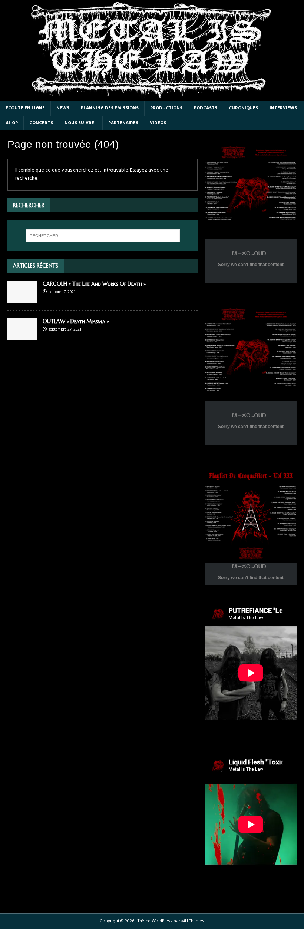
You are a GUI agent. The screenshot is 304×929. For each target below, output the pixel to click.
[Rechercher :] (102, 235)
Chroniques (243, 108)
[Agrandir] (287, 150)
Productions (166, 108)
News (62, 108)
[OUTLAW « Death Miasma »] (22, 335)
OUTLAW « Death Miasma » (76, 321)
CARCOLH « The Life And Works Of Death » (94, 284)
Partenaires (123, 123)
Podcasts (205, 108)
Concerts (41, 123)
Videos (158, 123)
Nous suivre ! (81, 123)
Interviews (283, 108)
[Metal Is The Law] (152, 97)
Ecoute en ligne (25, 108)
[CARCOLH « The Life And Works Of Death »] (22, 298)
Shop (12, 123)
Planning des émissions (110, 108)
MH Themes (192, 921)
